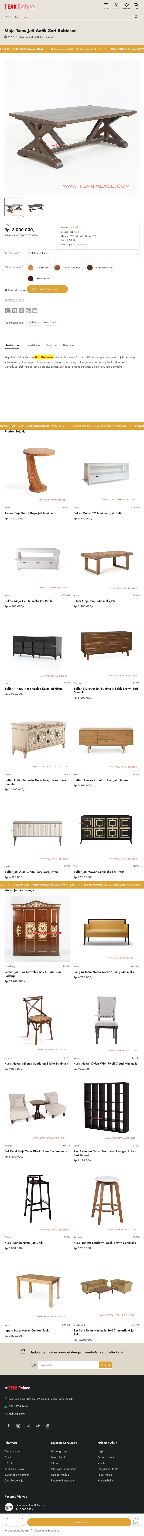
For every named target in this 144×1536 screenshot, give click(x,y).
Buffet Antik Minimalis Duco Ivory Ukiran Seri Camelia (35, 782)
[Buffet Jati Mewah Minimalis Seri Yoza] (107, 829)
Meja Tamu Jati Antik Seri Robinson (31, 1505)
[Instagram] (18, 1425)
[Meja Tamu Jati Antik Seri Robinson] (8, 1507)
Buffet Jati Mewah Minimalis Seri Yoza (99, 872)
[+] (22, 1522)
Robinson (34, 322)
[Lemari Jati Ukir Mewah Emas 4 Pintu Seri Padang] (37, 929)
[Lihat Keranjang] (136, 6)
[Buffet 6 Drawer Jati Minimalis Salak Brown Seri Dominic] (107, 646)
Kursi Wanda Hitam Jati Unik (23, 1243)
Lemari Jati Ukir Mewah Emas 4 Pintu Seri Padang (32, 974)
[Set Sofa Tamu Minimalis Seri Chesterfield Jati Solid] (107, 1288)
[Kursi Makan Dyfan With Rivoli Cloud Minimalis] (107, 1021)
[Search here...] (136, 17)
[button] (79, 1522)
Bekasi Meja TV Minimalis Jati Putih (28, 601)
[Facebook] (8, 1425)
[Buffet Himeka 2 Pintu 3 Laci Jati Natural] (107, 737)
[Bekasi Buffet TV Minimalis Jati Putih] (107, 470)
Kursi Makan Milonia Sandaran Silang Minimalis (36, 1064)
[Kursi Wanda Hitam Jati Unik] (37, 1200)
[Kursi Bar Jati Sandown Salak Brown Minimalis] (107, 1200)
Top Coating (10, 253)
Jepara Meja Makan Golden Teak (26, 1331)
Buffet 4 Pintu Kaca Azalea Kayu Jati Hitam (33, 689)
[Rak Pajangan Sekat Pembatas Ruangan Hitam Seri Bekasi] (107, 1108)
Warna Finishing (12, 267)
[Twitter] (28, 1425)
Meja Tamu (50, 322)
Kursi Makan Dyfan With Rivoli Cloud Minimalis (105, 1064)
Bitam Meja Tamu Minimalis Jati (94, 601)
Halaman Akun (107, 1443)
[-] (8, 1522)
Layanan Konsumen (64, 1443)
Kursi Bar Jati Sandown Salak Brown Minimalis (105, 1243)
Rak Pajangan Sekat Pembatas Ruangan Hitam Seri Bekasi (105, 1153)
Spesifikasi (31, 345)
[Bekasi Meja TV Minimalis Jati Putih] (37, 558)
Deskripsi (11, 345)
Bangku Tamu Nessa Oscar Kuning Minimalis (104, 972)
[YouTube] (48, 1425)
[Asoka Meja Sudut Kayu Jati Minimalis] (37, 470)
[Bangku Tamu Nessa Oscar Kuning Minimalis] (107, 929)
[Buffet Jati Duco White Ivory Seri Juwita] (37, 829)
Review (68, 345)
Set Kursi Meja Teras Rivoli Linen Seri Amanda (35, 1151)
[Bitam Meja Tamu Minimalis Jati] (107, 558)
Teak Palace (75, 227)
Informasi (51, 345)
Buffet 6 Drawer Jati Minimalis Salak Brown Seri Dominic (106, 691)
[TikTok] (38, 1425)
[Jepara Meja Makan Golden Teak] (37, 1288)
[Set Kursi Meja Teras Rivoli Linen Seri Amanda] (37, 1108)
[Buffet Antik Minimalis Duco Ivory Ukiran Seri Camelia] (37, 737)
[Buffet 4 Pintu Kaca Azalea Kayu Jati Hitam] (37, 646)
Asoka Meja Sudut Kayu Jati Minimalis (30, 513)
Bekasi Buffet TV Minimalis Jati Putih (98, 513)
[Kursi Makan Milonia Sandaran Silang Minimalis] (37, 1021)
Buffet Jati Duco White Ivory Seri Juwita (31, 872)
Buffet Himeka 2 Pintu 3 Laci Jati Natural (101, 780)
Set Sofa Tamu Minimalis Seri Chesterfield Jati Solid (104, 1333)
